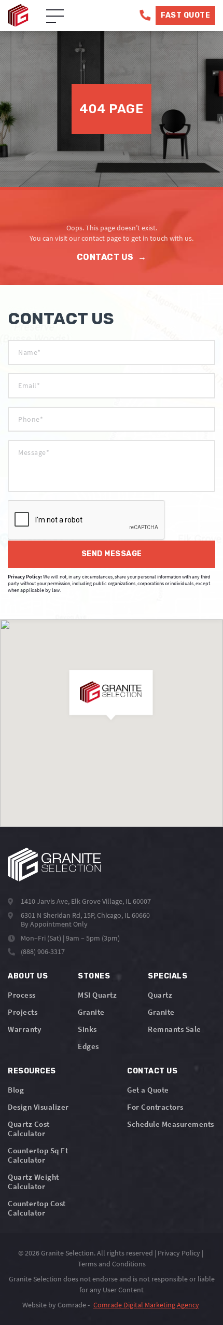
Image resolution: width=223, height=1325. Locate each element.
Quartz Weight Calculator (33, 1181)
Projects (22, 1012)
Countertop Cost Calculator (37, 1208)
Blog (16, 1090)
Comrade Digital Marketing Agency (146, 1304)
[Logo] (54, 864)
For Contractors (155, 1107)
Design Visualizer (38, 1107)
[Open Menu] (55, 16)
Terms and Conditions (112, 1263)
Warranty (24, 1029)
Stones (94, 976)
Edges (88, 1046)
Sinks (87, 1029)
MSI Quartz (97, 995)
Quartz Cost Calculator (29, 1128)
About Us (28, 976)
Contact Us (112, 257)
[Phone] (145, 15)
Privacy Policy (179, 1253)
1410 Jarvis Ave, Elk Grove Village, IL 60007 (86, 901)
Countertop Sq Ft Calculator (38, 1155)
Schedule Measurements (170, 1124)
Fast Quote (185, 15)
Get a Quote (148, 1090)
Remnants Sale (174, 1029)
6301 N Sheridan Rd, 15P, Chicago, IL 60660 (85, 915)
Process (22, 995)
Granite (91, 1012)
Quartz (160, 995)
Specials (167, 976)
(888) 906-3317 (43, 951)
